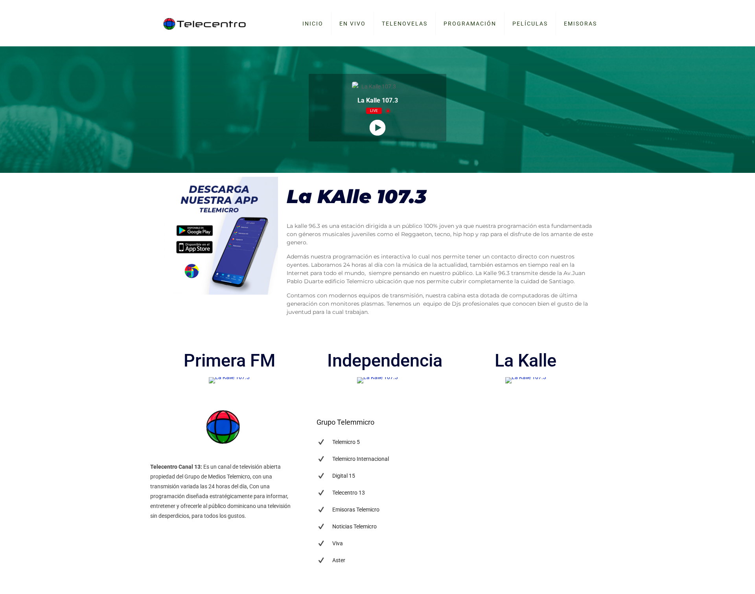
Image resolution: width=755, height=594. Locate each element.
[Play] (378, 128)
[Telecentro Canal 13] (204, 23)
